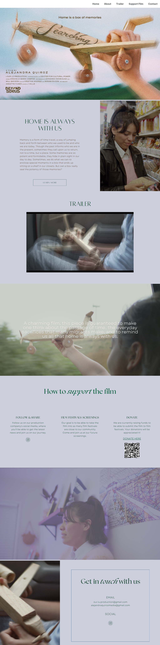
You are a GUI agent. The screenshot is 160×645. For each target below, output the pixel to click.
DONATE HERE (132, 439)
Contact (153, 3)
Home (95, 3)
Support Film (136, 3)
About (107, 3)
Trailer (120, 3)
